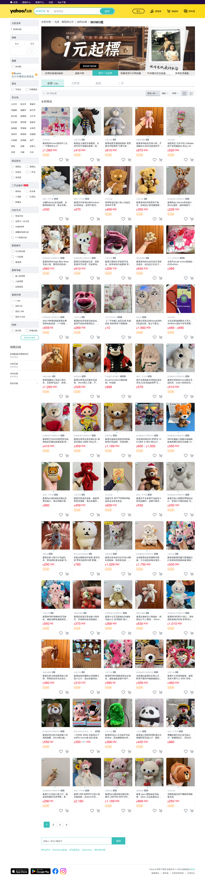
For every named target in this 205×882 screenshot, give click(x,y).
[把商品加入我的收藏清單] (61, 160)
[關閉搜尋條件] (48, 11)
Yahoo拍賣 (21, 11)
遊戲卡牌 (79, 73)
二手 (121, 83)
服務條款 (155, 872)
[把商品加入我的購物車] (67, 160)
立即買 (75, 83)
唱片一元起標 (105, 72)
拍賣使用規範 (178, 872)
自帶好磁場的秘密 (54, 73)
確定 (32, 51)
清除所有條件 (30, 337)
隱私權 (166, 872)
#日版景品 (74, 849)
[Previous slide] (43, 121)
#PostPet (45, 849)
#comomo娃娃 (60, 849)
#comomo (87, 849)
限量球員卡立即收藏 (131, 73)
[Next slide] (68, 121)
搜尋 (118, 840)
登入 (138, 11)
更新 (192, 869)
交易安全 (191, 872)
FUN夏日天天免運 (156, 73)
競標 (98, 83)
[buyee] (24, 74)
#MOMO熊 (99, 849)
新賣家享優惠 (182, 73)
